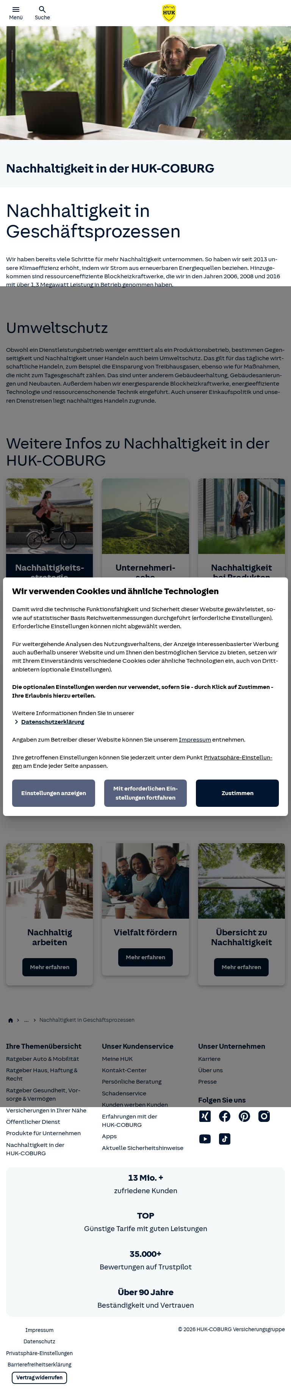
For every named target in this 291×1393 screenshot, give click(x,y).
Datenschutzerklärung (52, 721)
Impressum (195, 739)
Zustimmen (237, 793)
